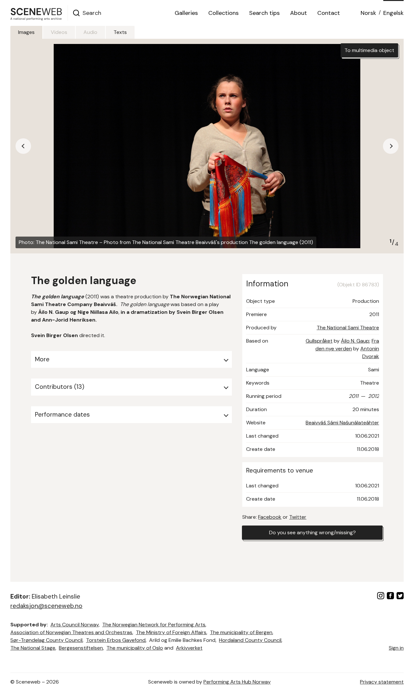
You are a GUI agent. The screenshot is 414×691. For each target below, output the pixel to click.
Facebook (269, 517)
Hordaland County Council (250, 640)
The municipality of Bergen (241, 632)
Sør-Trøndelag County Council (46, 640)
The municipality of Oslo (134, 647)
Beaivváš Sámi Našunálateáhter (342, 422)
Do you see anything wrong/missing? (312, 532)
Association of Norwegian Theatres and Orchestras (71, 632)
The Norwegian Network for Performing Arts (153, 624)
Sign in (396, 647)
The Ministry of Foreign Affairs (171, 632)
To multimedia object (369, 50)
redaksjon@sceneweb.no (46, 606)
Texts (120, 32)
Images (26, 32)
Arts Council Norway (74, 624)
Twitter (297, 517)
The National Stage (32, 647)
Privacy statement (382, 681)
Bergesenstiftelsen (81, 647)
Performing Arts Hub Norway (237, 681)
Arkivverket (189, 647)
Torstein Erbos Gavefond (116, 640)
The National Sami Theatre (348, 327)
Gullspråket (319, 340)
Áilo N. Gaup (355, 340)
